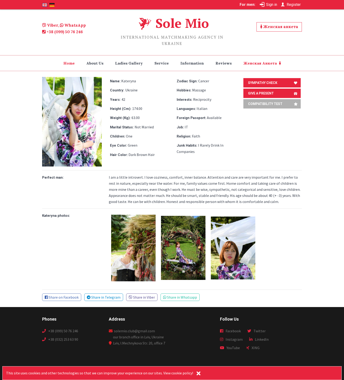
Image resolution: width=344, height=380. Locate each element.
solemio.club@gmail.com (134, 331)
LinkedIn (262, 339)
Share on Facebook (63, 297)
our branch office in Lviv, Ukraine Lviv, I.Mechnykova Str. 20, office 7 (139, 340)
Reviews (224, 63)
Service (161, 63)
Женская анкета (280, 26)
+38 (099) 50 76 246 (64, 31)
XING (256, 347)
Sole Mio (182, 23)
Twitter (259, 331)
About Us (94, 63)
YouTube (233, 347)
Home (69, 63)
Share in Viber (143, 297)
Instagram (234, 339)
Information (192, 63)
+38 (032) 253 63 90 (63, 339)
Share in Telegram (106, 297)
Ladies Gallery (129, 63)
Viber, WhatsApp (66, 25)
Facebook (233, 331)
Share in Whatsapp (181, 297)
